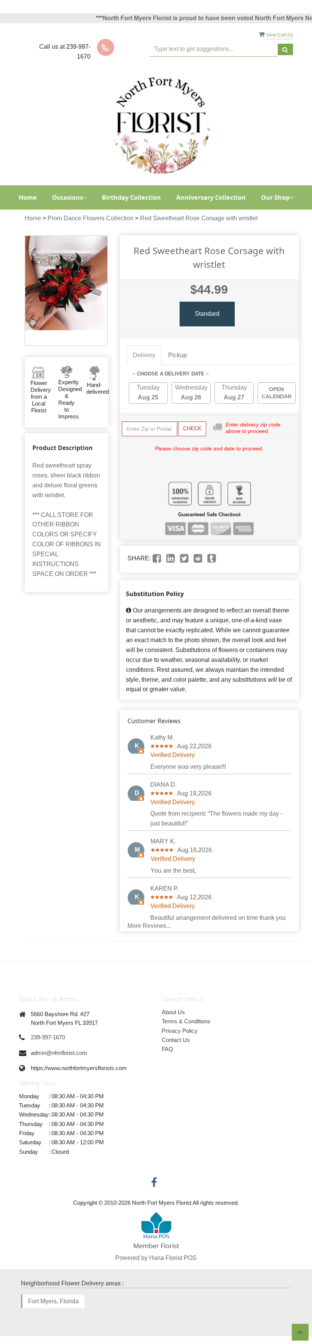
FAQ (167, 1049)
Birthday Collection (131, 197)
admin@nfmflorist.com (59, 1053)
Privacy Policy (179, 1030)
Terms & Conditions (186, 1021)
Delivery (144, 355)
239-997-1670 (48, 1037)
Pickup (177, 355)
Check (192, 428)
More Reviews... (149, 926)
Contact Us (176, 1040)
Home (28, 197)
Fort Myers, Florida (53, 1301)
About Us (173, 1012)
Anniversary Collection (211, 197)
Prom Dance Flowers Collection (91, 218)
